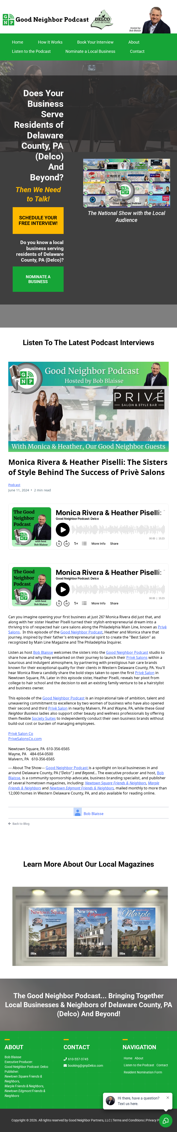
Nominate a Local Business (90, 51)
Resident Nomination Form (143, 1072)
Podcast (14, 485)
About (133, 42)
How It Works (50, 42)
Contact (137, 51)
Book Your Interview (95, 42)
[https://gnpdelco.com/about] (88, 920)
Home (17, 42)
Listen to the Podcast (31, 51)
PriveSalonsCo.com (25, 738)
